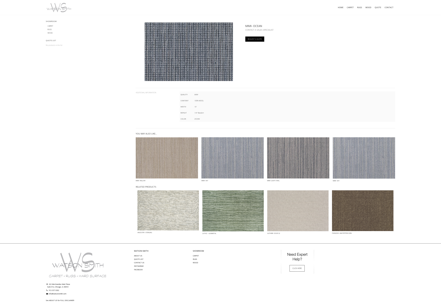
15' (195, 107)
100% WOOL (199, 101)
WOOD (50, 33)
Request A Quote (255, 39)
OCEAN (197, 119)
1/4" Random (199, 113)
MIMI (196, 94)
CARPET (50, 26)
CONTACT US (139, 263)
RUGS (50, 29)
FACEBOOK (138, 270)
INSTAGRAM (138, 266)
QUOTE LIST (138, 259)
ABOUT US (138, 256)
